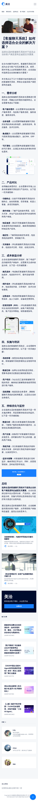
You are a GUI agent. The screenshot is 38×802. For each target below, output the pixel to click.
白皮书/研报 (30, 11)
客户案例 (22, 11)
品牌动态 (15, 11)
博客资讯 (8, 11)
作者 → (4, 722)
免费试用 (19, 606)
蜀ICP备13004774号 (25, 797)
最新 (3, 11)
